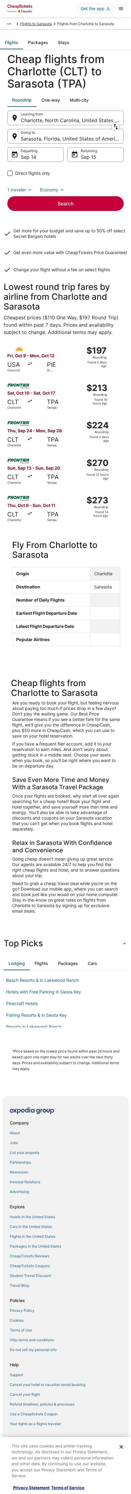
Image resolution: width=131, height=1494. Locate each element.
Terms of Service (67, 1487)
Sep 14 (28, 157)
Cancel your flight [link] (25, 1394)
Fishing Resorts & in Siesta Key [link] (36, 1015)
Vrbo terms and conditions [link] (32, 1340)
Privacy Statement (31, 1487)
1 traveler (16, 189)
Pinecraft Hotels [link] (22, 1003)
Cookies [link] (17, 1320)
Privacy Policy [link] (22, 1310)
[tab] (11, 42)
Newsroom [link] (19, 1172)
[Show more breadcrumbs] (9, 23)
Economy (49, 189)
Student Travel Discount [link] (30, 1275)
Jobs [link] (14, 1142)
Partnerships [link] (20, 1162)
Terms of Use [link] (21, 1330)
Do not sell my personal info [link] (33, 1349)
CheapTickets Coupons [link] (30, 1265)
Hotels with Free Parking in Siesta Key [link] (43, 991)
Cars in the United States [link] (31, 1226)
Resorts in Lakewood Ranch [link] (33, 1026)
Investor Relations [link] (25, 1182)
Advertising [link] (19, 1191)
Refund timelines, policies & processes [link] (42, 1404)
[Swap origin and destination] (115, 126)
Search (66, 204)
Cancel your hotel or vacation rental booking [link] (47, 1384)
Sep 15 (88, 157)
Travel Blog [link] (19, 1285)
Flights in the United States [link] (32, 1236)
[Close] (121, 1447)
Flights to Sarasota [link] (36, 23)
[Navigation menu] (121, 8)
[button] (65, 943)
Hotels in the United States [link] (32, 1216)
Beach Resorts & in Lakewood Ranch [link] (42, 980)
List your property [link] (25, 1152)
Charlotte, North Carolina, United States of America (72, 120)
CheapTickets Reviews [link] (29, 1256)
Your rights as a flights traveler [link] (35, 1423)
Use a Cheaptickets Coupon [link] (34, 1414)
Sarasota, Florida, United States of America (71, 139)
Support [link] (16, 1374)
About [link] (15, 1133)
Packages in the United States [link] (35, 1246)
